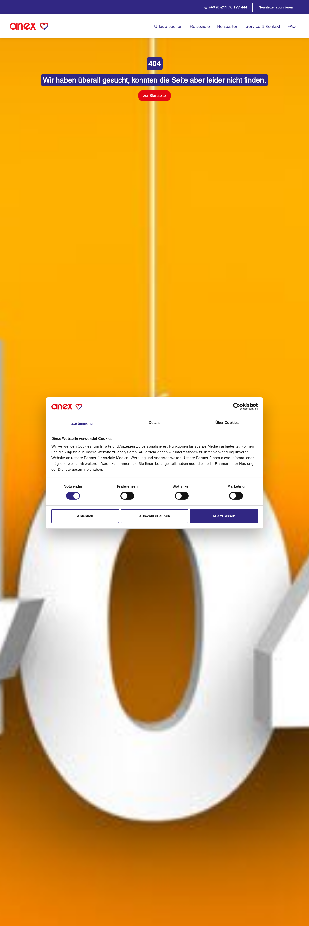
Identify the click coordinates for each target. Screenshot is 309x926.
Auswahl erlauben (154, 516)
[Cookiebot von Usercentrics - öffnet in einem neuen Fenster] (237, 406)
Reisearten (227, 26)
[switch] (127, 496)
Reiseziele (200, 26)
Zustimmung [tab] (82, 423)
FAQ (291, 26)
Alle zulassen (223, 516)
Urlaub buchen (168, 26)
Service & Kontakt (263, 26)
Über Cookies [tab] (227, 422)
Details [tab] (155, 422)
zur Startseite (154, 95)
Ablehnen (85, 516)
